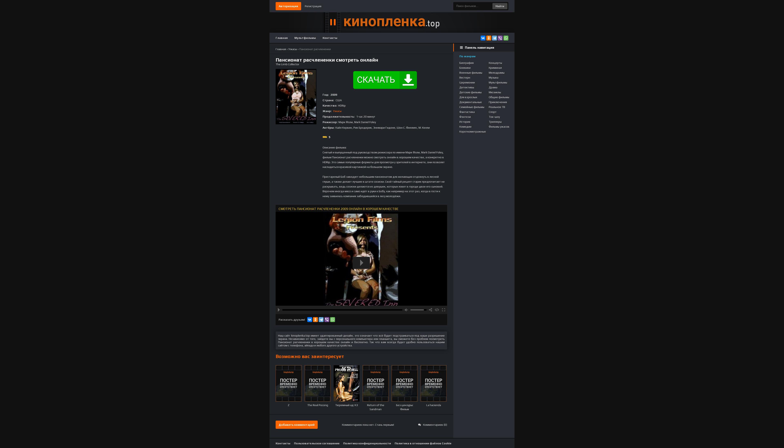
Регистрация (313, 6)
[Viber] (500, 38)
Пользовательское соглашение (317, 443)
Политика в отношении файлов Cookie (423, 443)
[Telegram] (494, 38)
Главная (282, 37)
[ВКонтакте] (483, 38)
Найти (500, 6)
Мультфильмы (305, 37)
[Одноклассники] (488, 38)
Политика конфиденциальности (367, 443)
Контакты (330, 37)
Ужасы (337, 111)
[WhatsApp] (505, 38)
